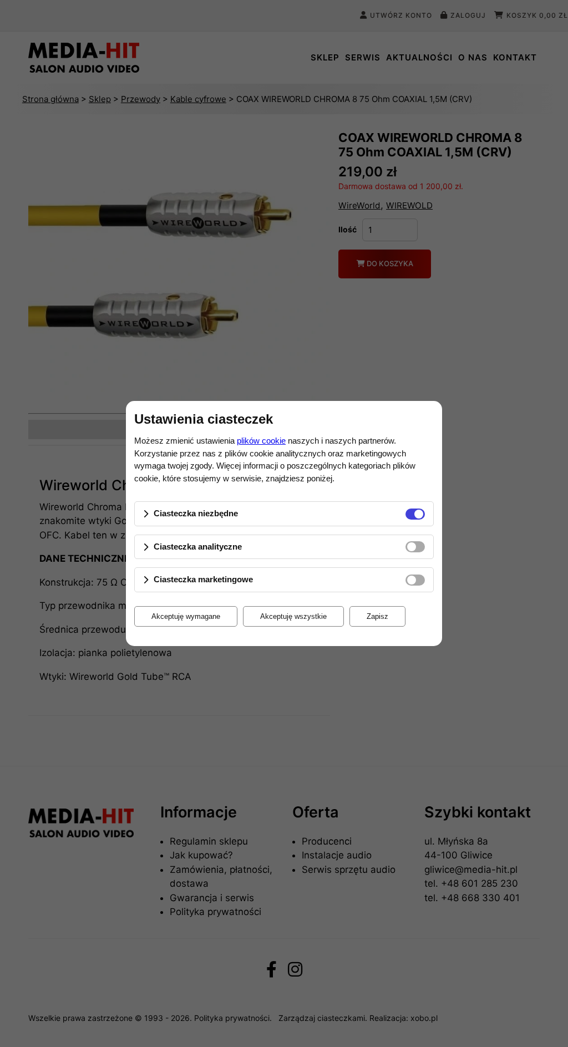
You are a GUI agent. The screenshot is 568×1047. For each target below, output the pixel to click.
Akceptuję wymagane (185, 616)
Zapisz (377, 616)
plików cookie (261, 440)
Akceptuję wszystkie (293, 616)
